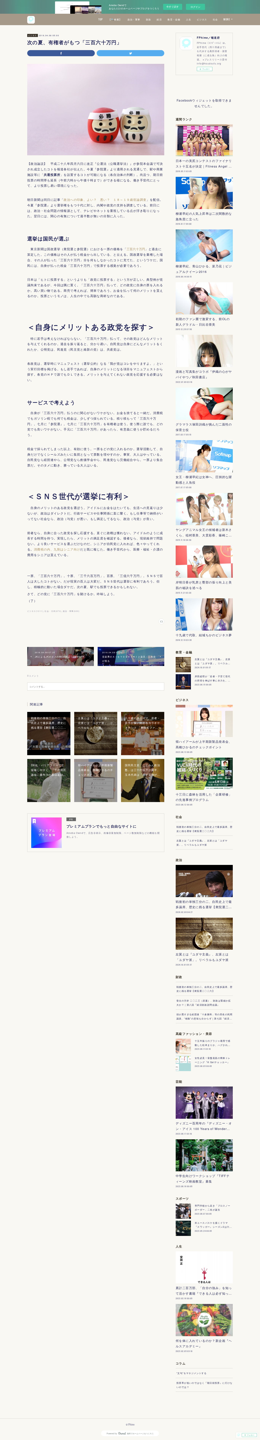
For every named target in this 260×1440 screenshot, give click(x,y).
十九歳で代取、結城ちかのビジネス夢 (204, 635)
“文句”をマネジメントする (191, 1373)
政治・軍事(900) (71, 611)
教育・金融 (173, 19)
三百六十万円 (136, 249)
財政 (148, 19)
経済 (159, 19)
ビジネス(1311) (35, 611)
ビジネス (202, 19)
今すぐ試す (172, 6)
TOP (100, 19)
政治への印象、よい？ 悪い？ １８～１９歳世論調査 (105, 199)
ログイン (195, 7)
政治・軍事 (134, 19)
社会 (215, 19)
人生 (188, 19)
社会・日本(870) (53, 611)
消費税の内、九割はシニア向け (57, 549)
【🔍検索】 (115, 19)
